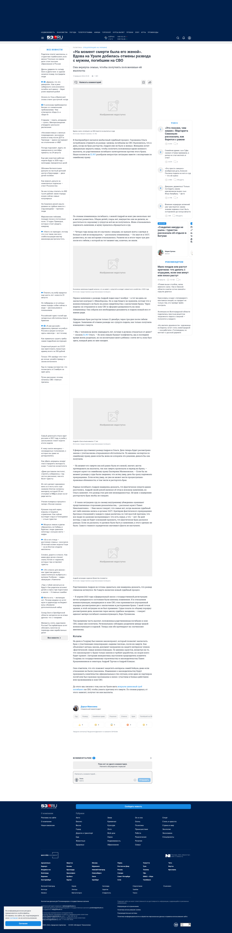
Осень (137, 821)
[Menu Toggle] (42, 38)
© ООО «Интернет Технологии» (80, 925)
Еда (77, 837)
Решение (113, 716)
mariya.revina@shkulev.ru (49, 919)
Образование (113, 845)
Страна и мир (168, 825)
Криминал (111, 821)
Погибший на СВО (146, 716)
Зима (109, 818)
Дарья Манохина (89, 706)
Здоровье (80, 845)
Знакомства (62, 32)
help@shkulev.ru (57, 909)
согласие (14, 918)
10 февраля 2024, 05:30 (81, 76)
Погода (73, 32)
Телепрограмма (85, 32)
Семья (138, 845)
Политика (139, 825)
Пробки (130, 32)
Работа (138, 833)
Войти (82, 781)
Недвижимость (48, 32)
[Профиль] (189, 38)
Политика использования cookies (129, 910)
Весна (78, 825)
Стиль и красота (169, 821)
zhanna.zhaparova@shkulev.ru (51, 916)
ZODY (137, 32)
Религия (138, 841)
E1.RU (93, 154)
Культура (111, 825)
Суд (76, 716)
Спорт (164, 818)
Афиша (97, 32)
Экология (166, 829)
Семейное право (99, 716)
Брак (133, 716)
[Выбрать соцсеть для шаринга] (149, 82)
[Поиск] (178, 38)
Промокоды (153, 32)
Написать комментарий (90, 82)
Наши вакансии (48, 825)
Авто (78, 818)
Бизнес (79, 821)
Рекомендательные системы (127, 913)
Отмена (124, 716)
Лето (109, 829)
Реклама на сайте (48, 818)
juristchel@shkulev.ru (96, 908)
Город (78, 829)
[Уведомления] (184, 38)
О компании (46, 821)
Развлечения (140, 837)
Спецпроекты (168, 837)
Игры (143, 32)
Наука (109, 837)
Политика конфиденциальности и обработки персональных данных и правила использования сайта (152, 916)
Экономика (167, 833)
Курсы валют (119, 32)
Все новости (55, 49)
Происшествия (141, 829)
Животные (80, 841)
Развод (85, 716)
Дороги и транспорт (84, 833)
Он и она (139, 818)
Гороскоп (106, 32)
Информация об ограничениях (128, 906)
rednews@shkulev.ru (69, 906)
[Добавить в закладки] (143, 82)
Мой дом (111, 833)
